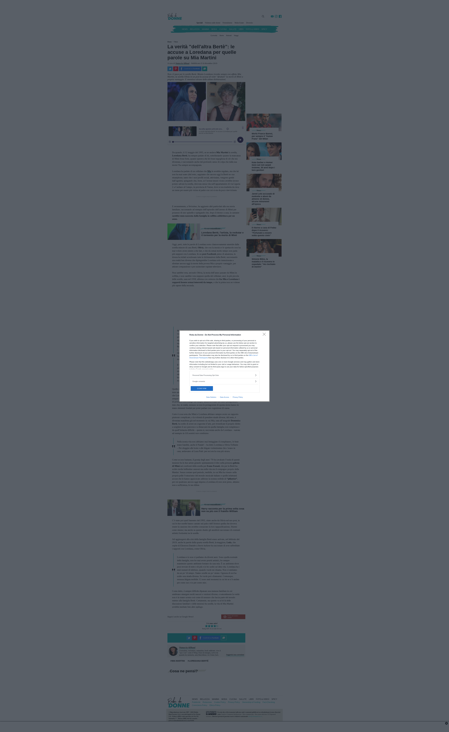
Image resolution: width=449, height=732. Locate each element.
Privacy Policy (238, 397)
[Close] (265, 335)
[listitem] (224, 375)
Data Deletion (211, 397)
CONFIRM (201, 388)
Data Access (224, 397)
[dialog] (224, 366)
